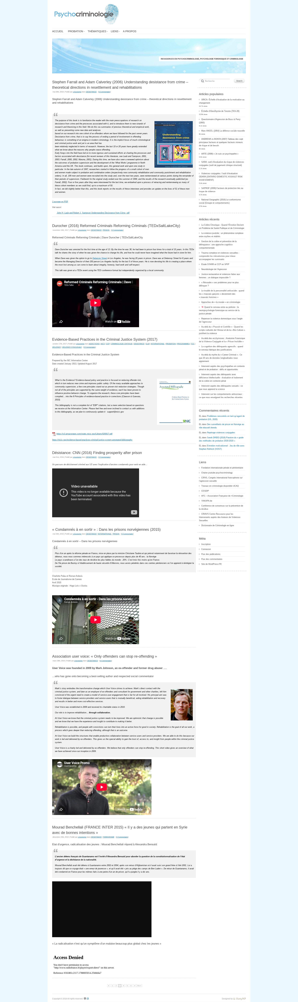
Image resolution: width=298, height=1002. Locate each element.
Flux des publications (210, 554)
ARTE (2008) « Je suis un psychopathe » (219, 154)
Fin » (139, 986)
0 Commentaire (104, 92)
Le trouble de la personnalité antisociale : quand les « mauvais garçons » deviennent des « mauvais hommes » (221, 293)
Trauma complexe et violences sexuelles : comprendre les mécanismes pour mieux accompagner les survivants (219, 256)
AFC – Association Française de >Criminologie (222, 496)
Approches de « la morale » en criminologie (220, 302)
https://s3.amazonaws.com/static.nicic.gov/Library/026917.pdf (84, 434)
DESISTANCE (91, 92)
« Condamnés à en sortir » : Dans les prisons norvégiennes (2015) (106, 529)
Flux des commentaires (211, 559)
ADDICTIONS (94, 344)
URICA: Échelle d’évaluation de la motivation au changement (221, 101)
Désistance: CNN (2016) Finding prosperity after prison (97, 453)
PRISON (106, 230)
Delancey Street (100, 258)
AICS (103, 344)
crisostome (77, 92)
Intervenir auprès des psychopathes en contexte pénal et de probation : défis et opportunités (222, 368)
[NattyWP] (239, 999)
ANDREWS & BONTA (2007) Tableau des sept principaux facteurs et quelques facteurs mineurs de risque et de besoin (221, 142)
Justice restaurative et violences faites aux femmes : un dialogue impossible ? (219, 276)
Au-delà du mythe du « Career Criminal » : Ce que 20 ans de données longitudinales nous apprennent (220, 358)
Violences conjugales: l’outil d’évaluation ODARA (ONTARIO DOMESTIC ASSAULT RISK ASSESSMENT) (221, 176)
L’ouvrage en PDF (60, 201)
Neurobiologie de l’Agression (214, 269)
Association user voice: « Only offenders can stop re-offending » (104, 656)
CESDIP (205, 491)
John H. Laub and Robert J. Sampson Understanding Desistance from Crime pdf (93, 213)
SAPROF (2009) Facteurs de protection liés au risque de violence (221, 190)
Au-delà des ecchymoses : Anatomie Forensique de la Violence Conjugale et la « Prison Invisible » (222, 340)
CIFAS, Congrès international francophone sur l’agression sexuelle (220, 479)
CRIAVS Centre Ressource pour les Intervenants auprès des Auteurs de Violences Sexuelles (219, 517)
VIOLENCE (56, 347)
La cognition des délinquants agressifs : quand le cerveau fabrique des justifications (221, 348)
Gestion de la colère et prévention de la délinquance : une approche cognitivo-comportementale (218, 244)
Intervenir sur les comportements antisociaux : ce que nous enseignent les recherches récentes (221, 396)
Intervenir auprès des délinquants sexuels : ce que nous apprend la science (221, 387)
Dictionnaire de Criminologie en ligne (217, 525)
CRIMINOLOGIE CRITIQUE (121, 344)
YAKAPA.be (206, 501)
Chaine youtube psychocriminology (217, 473)
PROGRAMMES (183, 344)
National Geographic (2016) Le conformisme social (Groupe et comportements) (220, 201)
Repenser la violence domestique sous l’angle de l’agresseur (220, 320)
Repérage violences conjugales (221, 432)
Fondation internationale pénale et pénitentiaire (222, 468)
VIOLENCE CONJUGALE (72, 347)
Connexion (206, 549)
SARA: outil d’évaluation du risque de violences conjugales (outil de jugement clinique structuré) (221, 163)
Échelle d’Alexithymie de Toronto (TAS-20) (220, 111)
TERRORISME (108, 837)
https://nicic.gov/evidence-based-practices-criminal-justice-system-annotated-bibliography (92, 440)
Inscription (206, 544)
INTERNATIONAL (157, 344)
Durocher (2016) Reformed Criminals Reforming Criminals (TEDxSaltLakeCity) (116, 226)
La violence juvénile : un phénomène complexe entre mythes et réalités (221, 235)
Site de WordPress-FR (211, 564)
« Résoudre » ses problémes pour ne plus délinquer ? (219, 284)
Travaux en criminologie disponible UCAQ (220, 486)
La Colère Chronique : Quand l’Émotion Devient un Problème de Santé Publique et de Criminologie (221, 226)
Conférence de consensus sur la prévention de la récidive (221, 507)
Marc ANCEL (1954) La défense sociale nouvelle (223, 131)
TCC (192, 344)
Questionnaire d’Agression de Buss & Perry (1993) (219, 121)
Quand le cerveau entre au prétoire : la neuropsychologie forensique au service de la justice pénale (219, 310)
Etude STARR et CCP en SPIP (215, 264)
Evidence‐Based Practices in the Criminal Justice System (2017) (104, 339)
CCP (108, 344)
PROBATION (171, 344)
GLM (147, 344)
